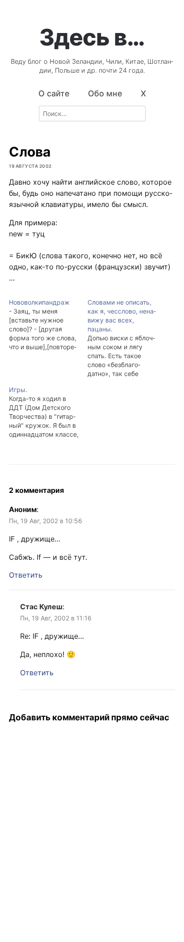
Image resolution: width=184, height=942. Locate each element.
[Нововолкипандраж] (48, 324)
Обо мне (105, 93)
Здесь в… (92, 37)
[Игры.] (48, 412)
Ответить (25, 574)
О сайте (54, 93)
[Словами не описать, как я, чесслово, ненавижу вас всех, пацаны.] (127, 338)
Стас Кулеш (41, 606)
